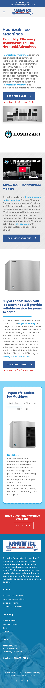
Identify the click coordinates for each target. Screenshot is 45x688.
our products (22, 223)
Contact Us (8, 631)
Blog (5, 628)
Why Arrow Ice (9, 620)
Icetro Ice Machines (12, 603)
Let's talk (23, 525)
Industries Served (10, 624)
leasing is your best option (16, 356)
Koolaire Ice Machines (12, 606)
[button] (4, 12)
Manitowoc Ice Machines (14, 599)
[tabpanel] (22, 457)
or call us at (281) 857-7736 (18, 102)
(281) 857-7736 (19, 658)
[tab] (14, 402)
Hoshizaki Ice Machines (13, 595)
